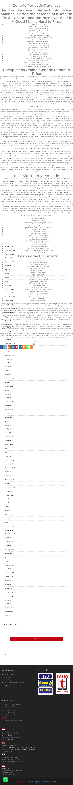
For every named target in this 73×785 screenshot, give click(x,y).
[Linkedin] (13, 347)
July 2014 (7, 499)
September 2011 (10, 549)
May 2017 (8, 425)
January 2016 (9, 464)
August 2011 (9, 553)
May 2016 (8, 452)
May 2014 (8, 507)
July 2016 (7, 448)
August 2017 (9, 417)
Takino (5, 685)
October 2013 (9, 518)
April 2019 (8, 374)
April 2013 (8, 522)
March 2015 (8, 475)
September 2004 (10, 608)
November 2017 (10, 409)
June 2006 (8, 600)
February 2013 (9, 526)
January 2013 (9, 530)
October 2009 (9, 577)
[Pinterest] (16, 347)
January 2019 (9, 382)
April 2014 (8, 510)
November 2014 (10, 487)
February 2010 (9, 573)
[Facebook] (2, 347)
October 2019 (9, 351)
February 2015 (9, 479)
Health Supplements (9, 680)
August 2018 (9, 386)
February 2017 (9, 437)
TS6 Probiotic (7, 688)
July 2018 (7, 390)
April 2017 (8, 429)
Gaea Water (7, 677)
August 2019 (9, 359)
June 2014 (8, 503)
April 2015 (8, 472)
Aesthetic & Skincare (9, 674)
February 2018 (9, 402)
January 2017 (9, 441)
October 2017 (9, 413)
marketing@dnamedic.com (13, 720)
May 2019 (8, 371)
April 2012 (8, 538)
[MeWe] (20, 347)
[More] (31, 347)
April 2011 (8, 561)
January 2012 (9, 545)
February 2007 (9, 596)
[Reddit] (9, 347)
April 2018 (8, 398)
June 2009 (8, 580)
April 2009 (8, 584)
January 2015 (9, 483)
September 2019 (10, 355)
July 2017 (7, 421)
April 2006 (8, 604)
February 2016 (9, 460)
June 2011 (8, 557)
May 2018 (8, 394)
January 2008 (9, 588)
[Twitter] (5, 347)
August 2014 (9, 495)
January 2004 (9, 612)
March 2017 (8, 433)
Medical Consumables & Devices (13, 682)
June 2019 (8, 367)
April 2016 (8, 456)
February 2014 (9, 514)
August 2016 (9, 444)
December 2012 (10, 534)
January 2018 (9, 406)
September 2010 (10, 565)
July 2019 (7, 363)
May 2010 (8, 569)
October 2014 (9, 491)
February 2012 (9, 542)
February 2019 (9, 378)
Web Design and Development (39, 782)
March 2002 (8, 615)
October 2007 (9, 592)
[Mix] (24, 347)
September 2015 (10, 468)
